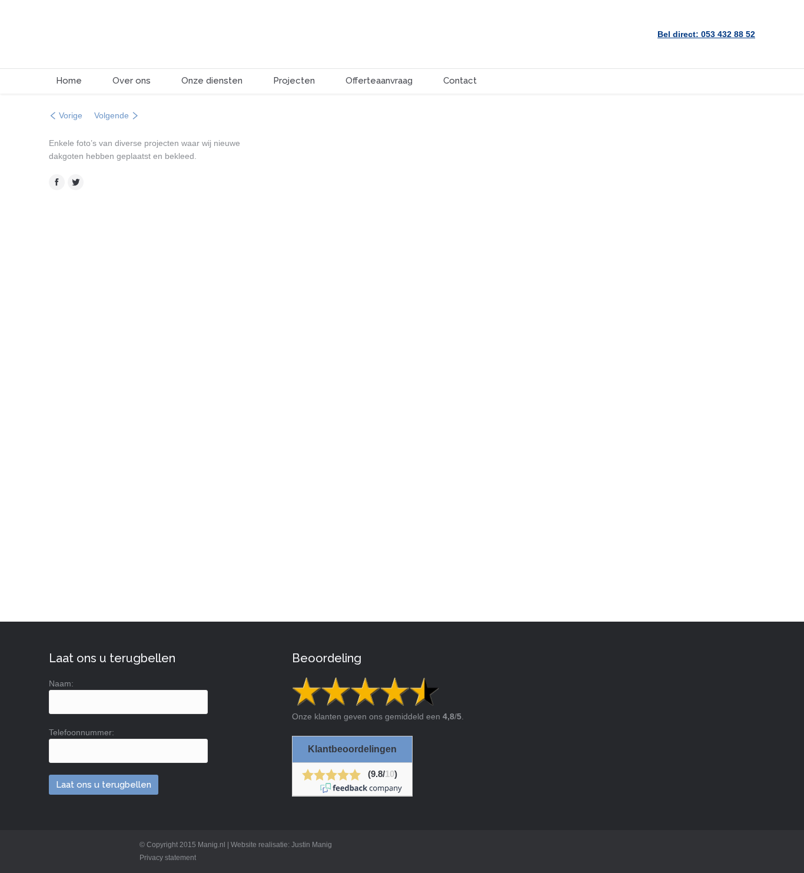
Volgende (111, 115)
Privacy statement (167, 858)
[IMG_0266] (697, 285)
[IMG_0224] (582, 401)
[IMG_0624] (582, 169)
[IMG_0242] (407, 226)
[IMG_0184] (697, 169)
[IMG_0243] (350, 401)
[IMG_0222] (350, 517)
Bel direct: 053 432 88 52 (706, 34)
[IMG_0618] (582, 285)
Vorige (70, 115)
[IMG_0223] (697, 401)
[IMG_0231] (466, 401)
